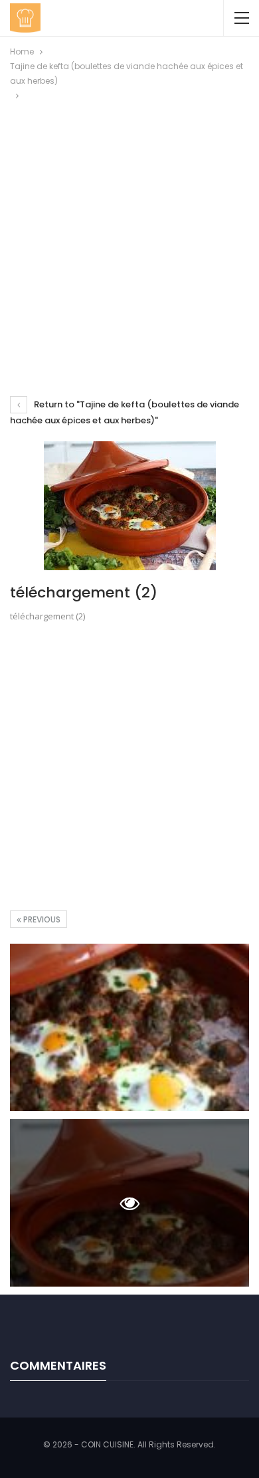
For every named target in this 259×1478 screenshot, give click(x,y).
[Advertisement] (129, 239)
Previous (40, 919)
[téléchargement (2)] (129, 1027)
